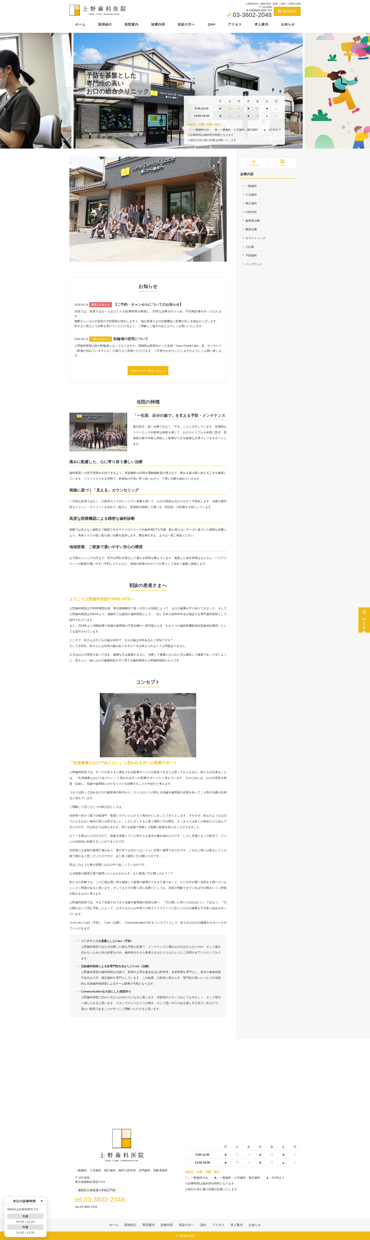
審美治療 (251, 229)
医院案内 (132, 26)
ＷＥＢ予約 (364, 622)
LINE (282, 165)
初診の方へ (186, 26)
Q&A (211, 26)
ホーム (80, 26)
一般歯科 (251, 186)
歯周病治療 (252, 220)
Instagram (254, 165)
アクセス (235, 26)
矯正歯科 (251, 203)
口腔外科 (251, 212)
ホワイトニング (255, 238)
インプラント (254, 264)
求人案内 (261, 26)
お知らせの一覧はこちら (146, 370)
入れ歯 (249, 246)
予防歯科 (251, 255)
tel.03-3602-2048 (100, 1199)
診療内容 (158, 26)
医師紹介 (105, 26)
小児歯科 (251, 194)
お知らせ (288, 26)
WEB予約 (289, 11)
